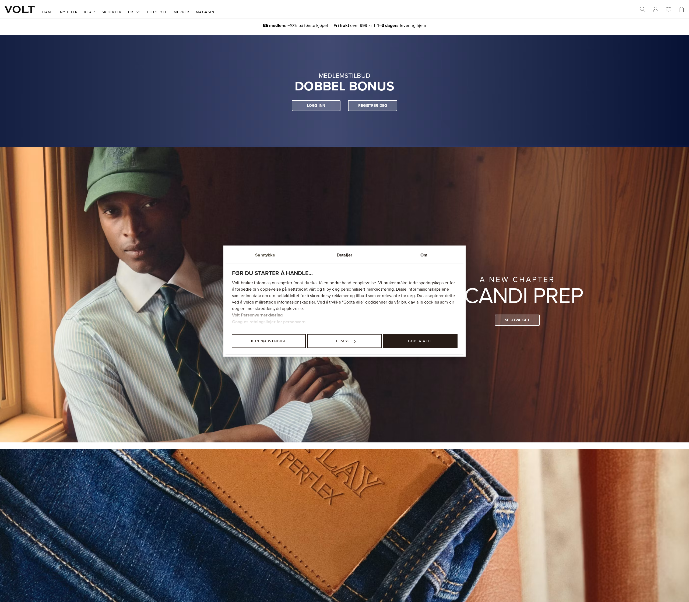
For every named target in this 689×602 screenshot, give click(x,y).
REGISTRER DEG (372, 105)
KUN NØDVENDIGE (268, 341)
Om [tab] (423, 255)
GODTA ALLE (420, 341)
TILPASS (342, 341)
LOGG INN (316, 105)
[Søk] (642, 9)
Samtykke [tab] (265, 255)
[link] (655, 9)
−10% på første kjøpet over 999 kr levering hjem (344, 25)
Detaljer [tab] (344, 255)
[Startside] (19, 9)
